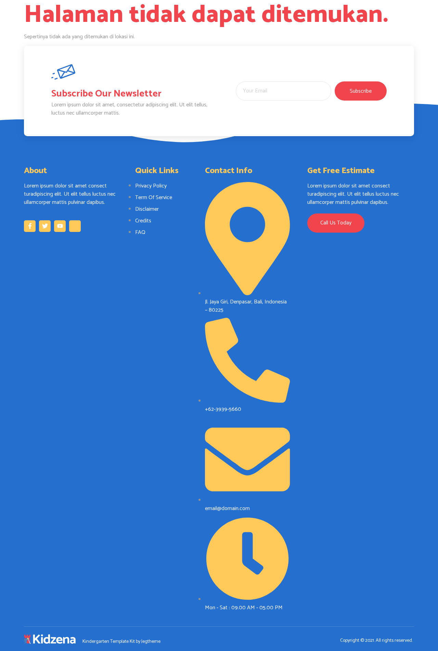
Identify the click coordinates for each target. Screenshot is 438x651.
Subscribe (361, 91)
